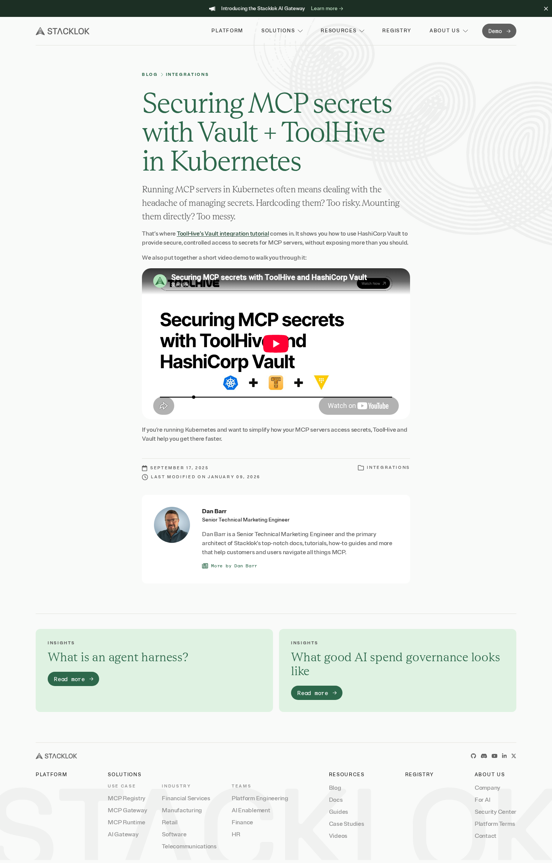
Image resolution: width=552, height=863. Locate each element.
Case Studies (346, 824)
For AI (482, 800)
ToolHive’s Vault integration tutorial (223, 233)
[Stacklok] (62, 31)
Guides (338, 812)
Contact (485, 836)
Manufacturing (182, 810)
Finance (242, 822)
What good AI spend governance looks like (395, 664)
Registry (419, 775)
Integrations (187, 75)
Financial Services (186, 798)
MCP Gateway (127, 810)
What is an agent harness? (118, 657)
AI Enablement (251, 810)
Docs (336, 800)
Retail (170, 822)
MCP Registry (126, 798)
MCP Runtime (126, 822)
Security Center (495, 812)
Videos (338, 836)
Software (174, 834)
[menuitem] (127, 798)
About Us (490, 775)
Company (487, 788)
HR (236, 834)
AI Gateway (123, 834)
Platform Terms (495, 824)
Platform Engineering (260, 798)
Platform (52, 775)
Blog (150, 75)
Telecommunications (189, 846)
